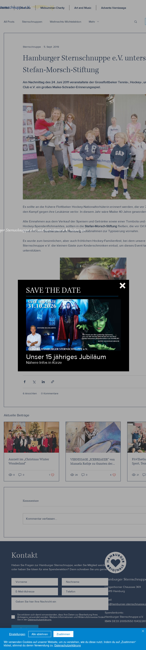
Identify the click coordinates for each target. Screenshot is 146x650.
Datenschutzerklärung (67, 645)
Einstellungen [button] (17, 634)
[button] (122, 286)
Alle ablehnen (40, 634)
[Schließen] (143, 631)
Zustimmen (63, 634)
